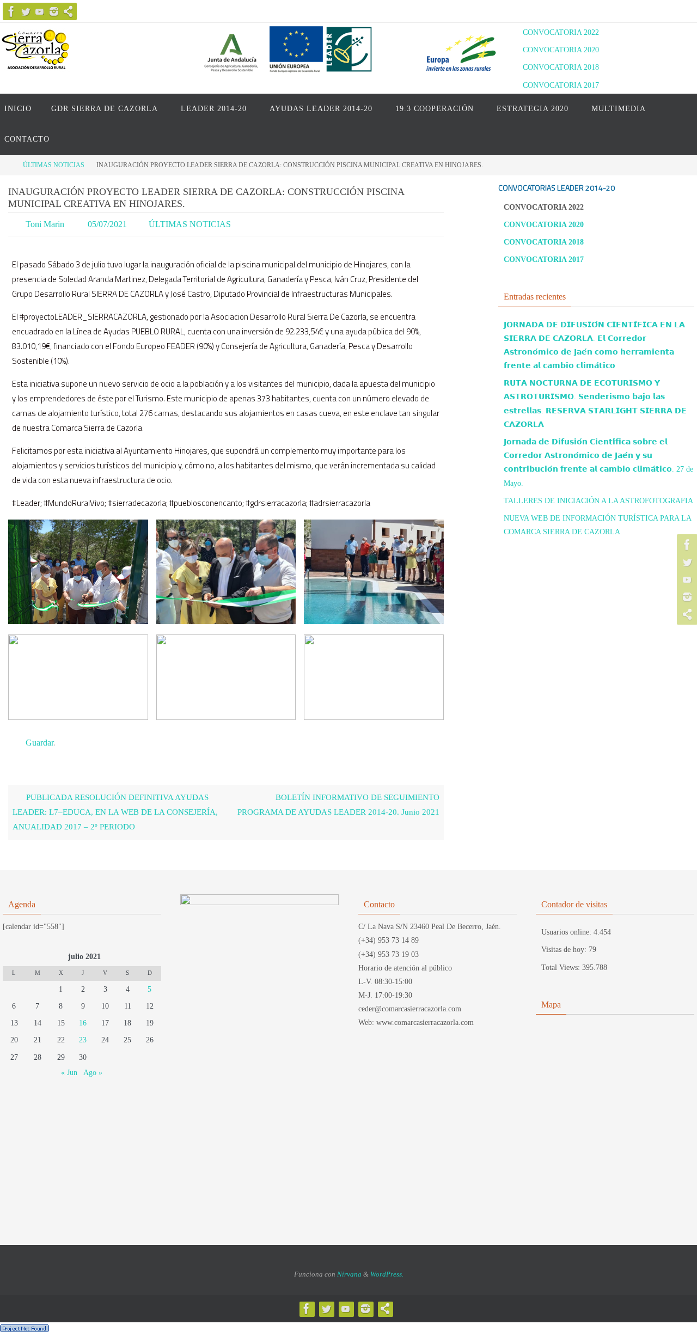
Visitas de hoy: (565, 949)
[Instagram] (54, 11)
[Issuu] (68, 11)
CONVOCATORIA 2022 (561, 32)
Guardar (39, 742)
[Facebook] (11, 11)
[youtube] (39, 11)
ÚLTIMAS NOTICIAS (53, 165)
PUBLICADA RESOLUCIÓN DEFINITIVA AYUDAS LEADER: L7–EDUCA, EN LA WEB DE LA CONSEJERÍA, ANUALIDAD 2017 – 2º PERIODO (115, 812)
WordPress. (386, 1274)
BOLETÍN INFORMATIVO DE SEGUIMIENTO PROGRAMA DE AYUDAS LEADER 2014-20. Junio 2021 (338, 804)
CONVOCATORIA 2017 (561, 85)
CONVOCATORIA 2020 (561, 50)
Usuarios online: (567, 932)
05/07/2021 (107, 224)
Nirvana (349, 1274)
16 (83, 1023)
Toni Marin (45, 224)
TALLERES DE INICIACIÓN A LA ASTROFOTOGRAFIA (598, 501)
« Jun (69, 1073)
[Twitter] (25, 11)
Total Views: (561, 967)
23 (83, 1040)
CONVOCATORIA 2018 (561, 67)
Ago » (92, 1073)
